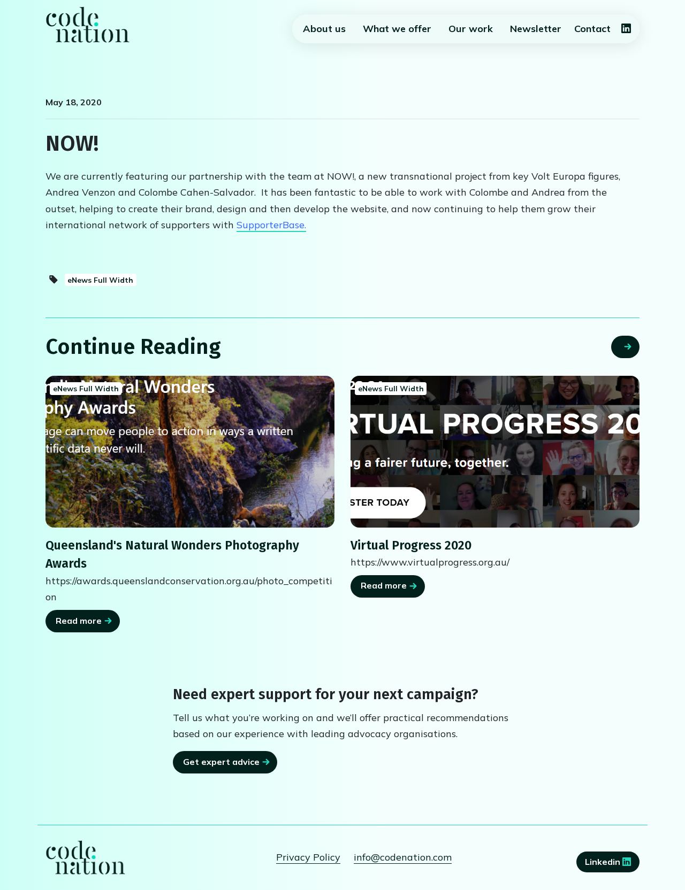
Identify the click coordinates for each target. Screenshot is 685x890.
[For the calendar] (495, 452)
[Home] (87, 24)
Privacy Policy (308, 857)
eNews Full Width (100, 279)
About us (324, 28)
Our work (470, 28)
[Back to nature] (189, 452)
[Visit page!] (626, 29)
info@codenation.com (403, 857)
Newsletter (535, 28)
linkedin (603, 861)
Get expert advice (221, 761)
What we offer (397, 28)
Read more (79, 620)
